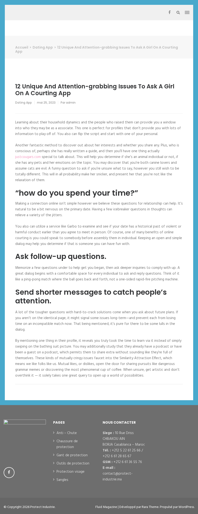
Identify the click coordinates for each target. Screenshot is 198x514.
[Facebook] (169, 12)
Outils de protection (73, 463)
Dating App (23, 102)
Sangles (62, 480)
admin (71, 102)
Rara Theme (150, 507)
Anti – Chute (67, 433)
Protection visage (71, 472)
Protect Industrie (42, 507)
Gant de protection (72, 455)
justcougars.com (28, 157)
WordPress (186, 507)
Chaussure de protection (67, 444)
